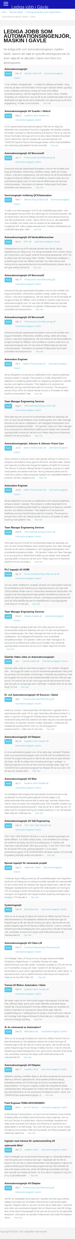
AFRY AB (27, 241)
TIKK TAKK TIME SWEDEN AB (37, 825)
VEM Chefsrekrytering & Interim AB (39, 406)
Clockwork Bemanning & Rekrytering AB (41, 574)
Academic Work (31, 1069)
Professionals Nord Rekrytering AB (39, 157)
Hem (4, 12)
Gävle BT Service (31, 1107)
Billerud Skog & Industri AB (36, 199)
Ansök (8, 74)
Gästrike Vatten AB (32, 73)
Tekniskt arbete (16, 12)
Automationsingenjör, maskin (28, 120)
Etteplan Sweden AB (33, 616)
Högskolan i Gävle (32, 867)
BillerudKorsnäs (31, 909)
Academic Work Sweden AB (36, 115)
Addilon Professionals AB (34, 364)
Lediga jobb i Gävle (30, 7)
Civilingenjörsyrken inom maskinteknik (43, 12)
